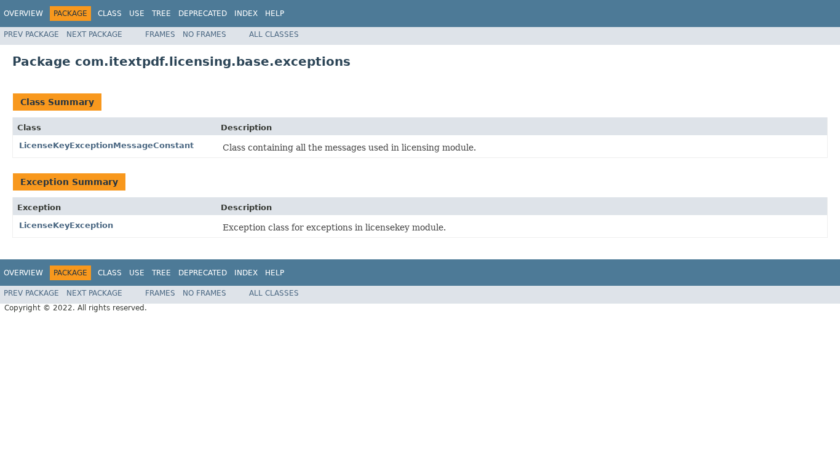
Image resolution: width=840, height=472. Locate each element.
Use (137, 13)
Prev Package (31, 34)
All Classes (274, 34)
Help (274, 13)
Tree (161, 13)
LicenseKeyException (66, 225)
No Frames (204, 34)
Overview (23, 13)
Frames (160, 34)
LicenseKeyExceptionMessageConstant (106, 145)
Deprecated (202, 13)
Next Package (94, 34)
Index (246, 13)
